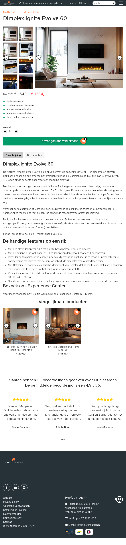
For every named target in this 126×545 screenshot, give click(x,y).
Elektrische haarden (31, 12)
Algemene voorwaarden (16, 505)
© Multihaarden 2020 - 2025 (19, 525)
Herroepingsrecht (12, 517)
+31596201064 (87, 518)
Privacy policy (11, 501)
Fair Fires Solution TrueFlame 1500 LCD (63, 311)
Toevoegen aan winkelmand (59, 141)
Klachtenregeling (12, 513)
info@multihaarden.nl (88, 524)
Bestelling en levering (15, 509)
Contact (7, 497)
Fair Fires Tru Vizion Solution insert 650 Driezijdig (21, 311)
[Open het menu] (121, 3)
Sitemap (7, 521)
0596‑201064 (91, 503)
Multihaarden (10, 12)
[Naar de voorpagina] (14, 468)
